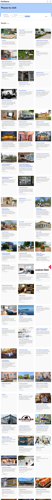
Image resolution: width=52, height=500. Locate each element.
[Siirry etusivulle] (5, 1)
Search (27, 16)
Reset (46, 16)
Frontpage (2, 4)
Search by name (5, 14)
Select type (15, 14)
